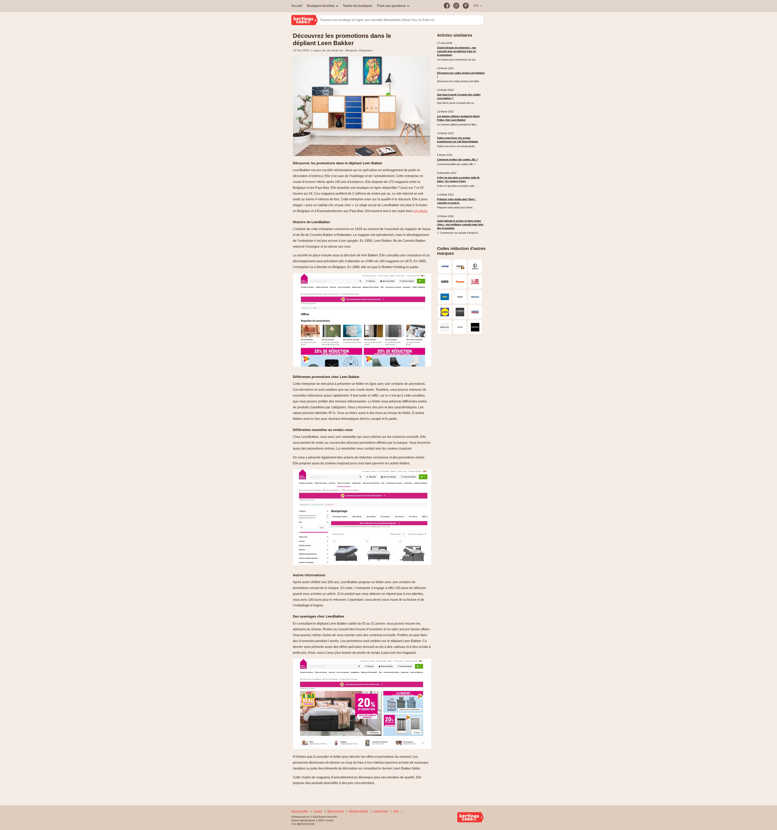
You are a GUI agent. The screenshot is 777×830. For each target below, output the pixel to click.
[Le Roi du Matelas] (475, 297)
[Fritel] (475, 282)
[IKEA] (445, 297)
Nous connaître (299, 811)
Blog (396, 811)
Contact (317, 811)
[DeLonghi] (445, 282)
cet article (420, 211)
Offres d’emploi (335, 811)
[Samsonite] (445, 327)
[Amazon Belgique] (460, 266)
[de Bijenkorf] (475, 266)
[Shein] (460, 327)
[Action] (445, 266)
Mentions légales (358, 811)
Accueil (296, 5)
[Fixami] (460, 282)
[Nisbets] (475, 312)
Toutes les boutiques (357, 5)
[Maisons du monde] (460, 312)
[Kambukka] (460, 297)
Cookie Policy (380, 811)
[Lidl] (445, 312)
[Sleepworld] (475, 327)
